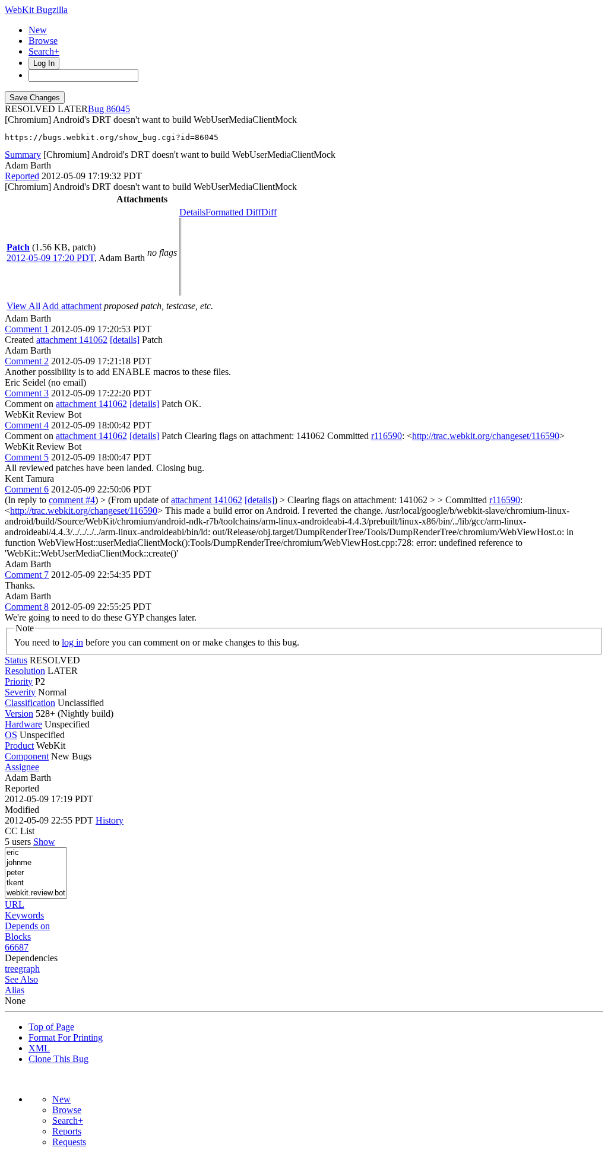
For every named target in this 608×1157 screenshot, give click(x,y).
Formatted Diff (233, 212)
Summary (23, 155)
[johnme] (35, 863)
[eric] (35, 853)
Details (192, 212)
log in (72, 642)
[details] (125, 340)
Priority (19, 681)
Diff (269, 212)
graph (29, 969)
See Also (21, 979)
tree (11, 969)
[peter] (35, 873)
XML (39, 1048)
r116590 (386, 436)
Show (44, 842)
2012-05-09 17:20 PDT (50, 258)
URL (14, 904)
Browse (43, 41)
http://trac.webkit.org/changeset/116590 (485, 436)
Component (27, 756)
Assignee (22, 767)
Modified (22, 810)
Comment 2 (27, 361)
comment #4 (72, 500)
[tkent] (35, 883)
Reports (66, 1131)
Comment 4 (27, 425)
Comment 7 (27, 575)
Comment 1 (27, 329)
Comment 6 (27, 489)
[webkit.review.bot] (35, 893)
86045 (118, 109)
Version (19, 713)
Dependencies (31, 958)
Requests (69, 1142)
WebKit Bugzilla (36, 10)
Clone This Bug (58, 1059)
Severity (20, 692)
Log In (44, 63)
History (110, 820)
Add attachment (72, 306)
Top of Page (51, 1027)
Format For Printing (65, 1037)
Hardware (23, 724)
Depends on (27, 926)
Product (19, 745)
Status (16, 660)
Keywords (24, 915)
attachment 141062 (71, 340)
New (37, 30)
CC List (19, 831)
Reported (22, 176)
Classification (30, 703)
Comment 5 (27, 457)
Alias (14, 990)
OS (11, 735)
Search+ (43, 51)
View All (23, 306)
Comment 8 (27, 607)
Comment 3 (27, 393)
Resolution (25, 671)
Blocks (18, 937)
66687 (16, 947)
